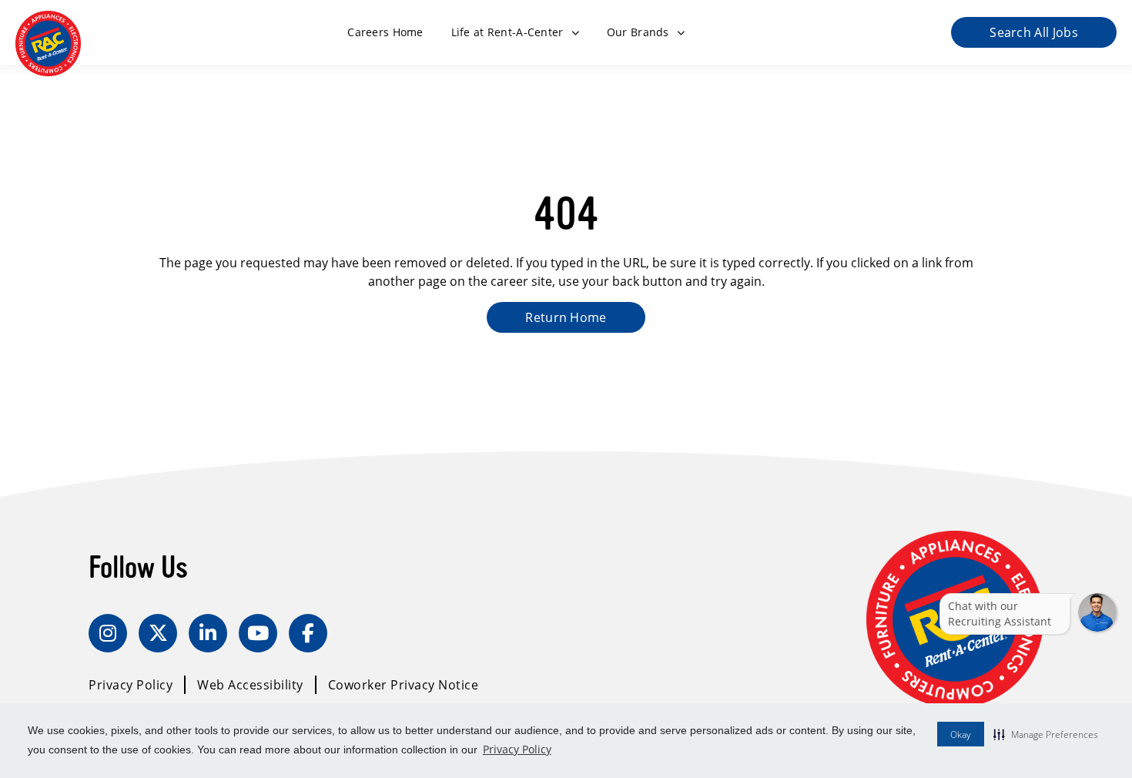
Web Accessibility (250, 684)
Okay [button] (960, 734)
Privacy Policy (517, 749)
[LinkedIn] (208, 633)
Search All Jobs (1034, 32)
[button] (1045, 734)
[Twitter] (158, 633)
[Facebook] (308, 633)
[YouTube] (258, 633)
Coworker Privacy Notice (403, 684)
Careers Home (385, 32)
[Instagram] (108, 633)
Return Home (566, 317)
